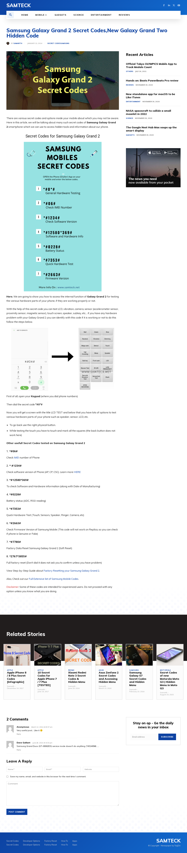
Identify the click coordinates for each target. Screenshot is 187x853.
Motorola (165, 670)
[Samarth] (8, 43)
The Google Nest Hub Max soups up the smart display (151, 129)
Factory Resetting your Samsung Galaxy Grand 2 (71, 570)
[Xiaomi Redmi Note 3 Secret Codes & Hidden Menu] (78, 654)
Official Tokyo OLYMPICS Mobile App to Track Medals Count (151, 65)
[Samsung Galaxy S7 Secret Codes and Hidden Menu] (139, 654)
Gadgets (130, 135)
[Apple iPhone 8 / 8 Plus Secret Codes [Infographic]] (17, 654)
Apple (10, 670)
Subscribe (167, 737)
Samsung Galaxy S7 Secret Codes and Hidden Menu (137, 679)
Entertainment (133, 102)
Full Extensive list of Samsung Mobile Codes (53, 578)
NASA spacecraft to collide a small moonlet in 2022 (148, 112)
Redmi (71, 670)
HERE (77, 471)
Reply (19, 734)
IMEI (16, 457)
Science (129, 118)
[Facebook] (164, 5)
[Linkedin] (169, 5)
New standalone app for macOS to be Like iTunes (150, 95)
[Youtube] (179, 5)
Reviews (130, 85)
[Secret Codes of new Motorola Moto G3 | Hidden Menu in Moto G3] (170, 654)
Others (129, 71)
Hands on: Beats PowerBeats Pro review (152, 80)
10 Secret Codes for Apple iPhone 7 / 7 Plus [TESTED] (47, 679)
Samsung (65, 43)
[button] (10, 15)
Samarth (17, 43)
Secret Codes (54, 43)
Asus (101, 670)
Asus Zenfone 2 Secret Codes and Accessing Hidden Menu (109, 677)
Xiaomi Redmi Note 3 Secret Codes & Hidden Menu (77, 677)
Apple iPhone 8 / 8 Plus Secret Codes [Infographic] (16, 677)
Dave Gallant (23, 742)
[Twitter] (174, 5)
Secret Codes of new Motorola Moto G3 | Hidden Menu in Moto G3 (169, 680)
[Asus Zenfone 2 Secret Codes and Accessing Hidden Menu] (109, 654)
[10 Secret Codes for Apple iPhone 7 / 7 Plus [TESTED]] (47, 654)
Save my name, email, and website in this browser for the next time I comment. (48, 776)
